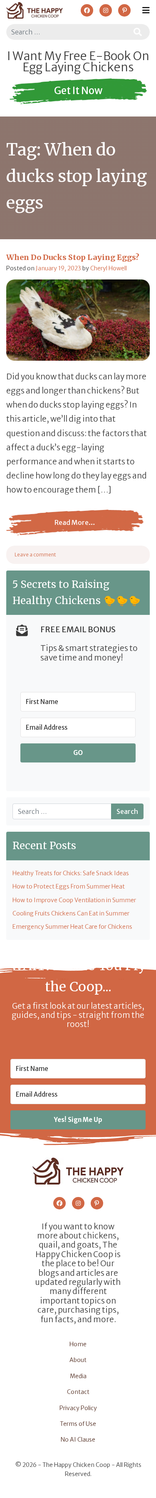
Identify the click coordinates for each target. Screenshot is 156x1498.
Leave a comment (35, 554)
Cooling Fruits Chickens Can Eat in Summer (70, 913)
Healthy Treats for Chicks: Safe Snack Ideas (70, 873)
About (78, 1360)
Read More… (70, 528)
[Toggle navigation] (146, 10)
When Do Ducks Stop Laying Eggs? (73, 257)
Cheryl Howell (108, 268)
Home (78, 1344)
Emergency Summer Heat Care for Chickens (72, 926)
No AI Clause (78, 1439)
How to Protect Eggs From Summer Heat (68, 886)
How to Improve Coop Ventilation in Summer (74, 900)
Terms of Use (78, 1424)
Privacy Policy (78, 1408)
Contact (78, 1392)
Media (78, 1376)
